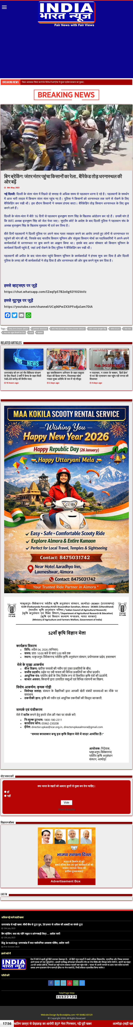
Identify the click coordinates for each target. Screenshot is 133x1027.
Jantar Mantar (40, 329)
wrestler (115, 329)
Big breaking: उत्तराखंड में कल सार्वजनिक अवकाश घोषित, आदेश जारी (35, 942)
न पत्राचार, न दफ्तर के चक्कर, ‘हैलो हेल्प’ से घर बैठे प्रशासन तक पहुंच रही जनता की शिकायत (109, 376)
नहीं (9, 796)
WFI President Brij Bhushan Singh (68, 329)
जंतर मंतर (127, 329)
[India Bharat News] (66, 13)
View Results (66, 809)
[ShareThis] (76, 983)
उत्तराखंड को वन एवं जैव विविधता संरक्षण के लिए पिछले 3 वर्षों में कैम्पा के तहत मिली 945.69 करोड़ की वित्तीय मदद (22, 376)
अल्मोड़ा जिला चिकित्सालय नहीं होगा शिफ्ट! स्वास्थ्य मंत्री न (45, 82)
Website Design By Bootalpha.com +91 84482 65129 (66, 1014)
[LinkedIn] (63, 983)
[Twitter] (57, 983)
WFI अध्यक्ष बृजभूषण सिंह (97, 329)
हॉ (8, 792)
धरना (31, 333)
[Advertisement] (66, 53)
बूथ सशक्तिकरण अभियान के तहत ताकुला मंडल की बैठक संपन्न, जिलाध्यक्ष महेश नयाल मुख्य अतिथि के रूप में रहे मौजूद (65, 376)
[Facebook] (51, 983)
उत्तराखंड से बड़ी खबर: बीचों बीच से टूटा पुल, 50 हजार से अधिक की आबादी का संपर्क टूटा (42, 924)
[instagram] (82, 983)
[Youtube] (69, 983)
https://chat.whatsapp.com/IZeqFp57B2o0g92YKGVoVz (45, 292)
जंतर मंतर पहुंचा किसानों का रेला (14, 333)
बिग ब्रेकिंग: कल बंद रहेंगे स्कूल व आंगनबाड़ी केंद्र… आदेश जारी (30, 933)
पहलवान (40, 333)
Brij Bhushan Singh (18, 329)
